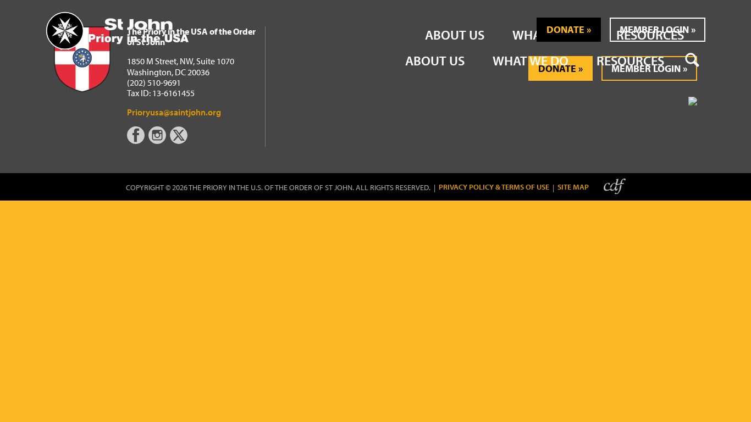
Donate (565, 29)
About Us (435, 60)
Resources (630, 60)
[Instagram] (158, 140)
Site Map (573, 187)
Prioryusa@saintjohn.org (174, 112)
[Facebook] (137, 140)
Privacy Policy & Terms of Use (494, 187)
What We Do (530, 60)
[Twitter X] (180, 140)
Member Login (654, 29)
